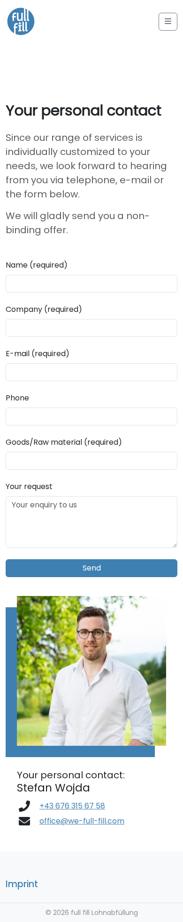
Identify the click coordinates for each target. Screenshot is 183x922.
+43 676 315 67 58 (72, 805)
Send (92, 568)
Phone (17, 397)
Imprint (22, 884)
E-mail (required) (37, 353)
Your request (29, 486)
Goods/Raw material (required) (64, 442)
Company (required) (44, 309)
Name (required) (37, 265)
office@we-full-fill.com (81, 821)
